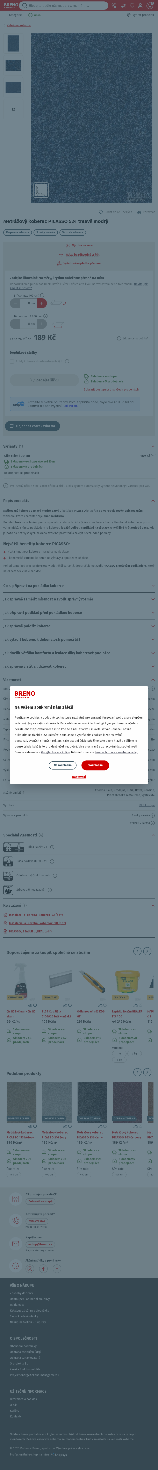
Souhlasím (95, 765)
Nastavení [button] (79, 777)
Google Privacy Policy (55, 752)
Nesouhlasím (63, 765)
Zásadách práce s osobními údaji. (116, 752)
